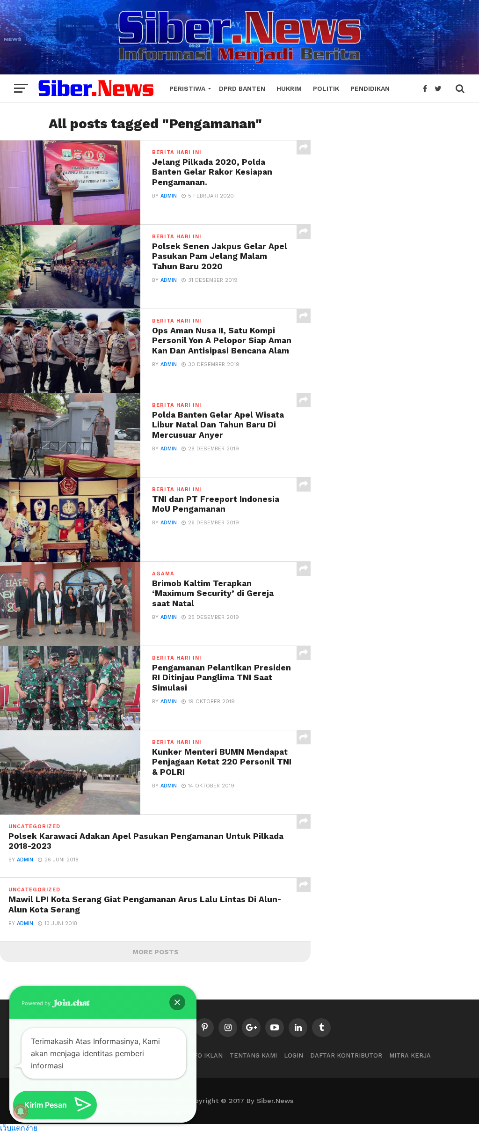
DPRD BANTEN (242, 88)
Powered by (37, 1003)
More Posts (155, 952)
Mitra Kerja (410, 1055)
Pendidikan (370, 88)
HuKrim (289, 88)
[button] (177, 1002)
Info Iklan (205, 1055)
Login (293, 1055)
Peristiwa (187, 88)
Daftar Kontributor (346, 1055)
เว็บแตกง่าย (18, 1127)
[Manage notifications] (20, 1111)
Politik (326, 88)
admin (168, 196)
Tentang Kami (253, 1055)
